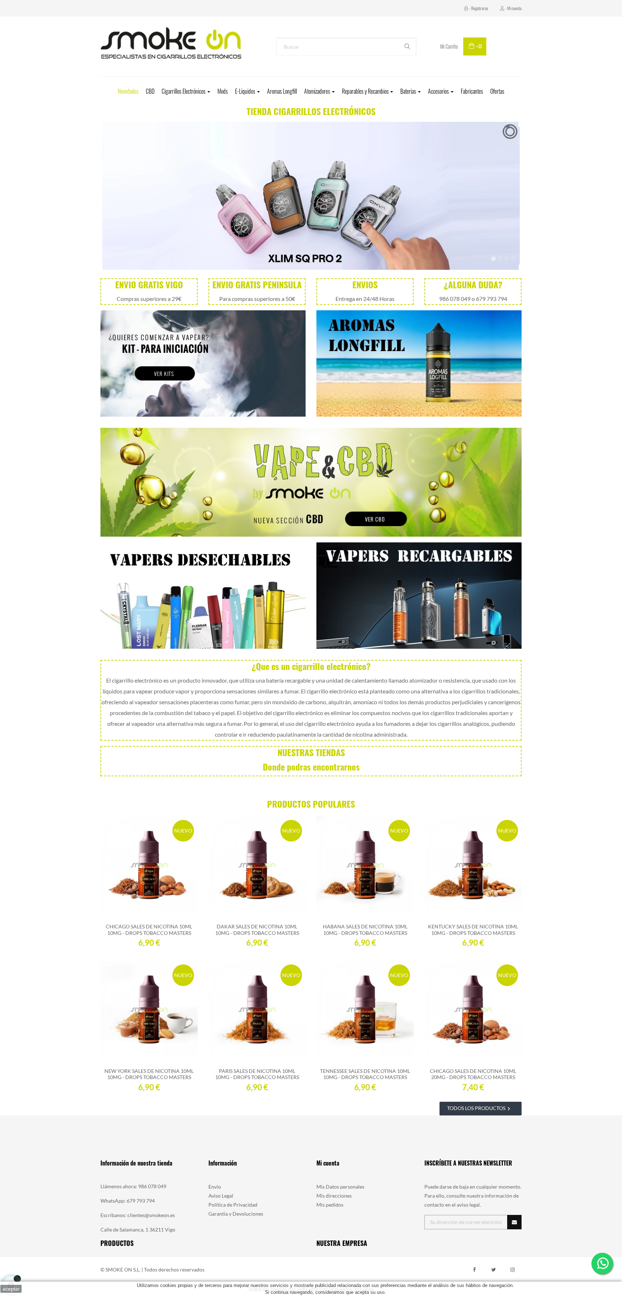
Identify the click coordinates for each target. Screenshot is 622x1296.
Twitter (493, 1269)
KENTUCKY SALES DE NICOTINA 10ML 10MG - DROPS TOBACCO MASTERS (473, 929)
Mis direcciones (334, 1196)
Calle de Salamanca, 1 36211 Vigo (137, 1229)
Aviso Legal (220, 1196)
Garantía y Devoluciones (235, 1214)
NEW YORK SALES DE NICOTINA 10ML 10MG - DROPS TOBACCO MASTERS (149, 1074)
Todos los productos (479, 1108)
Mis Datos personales (340, 1187)
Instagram (513, 1269)
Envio (214, 1187)
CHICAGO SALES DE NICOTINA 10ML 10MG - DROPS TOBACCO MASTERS (149, 929)
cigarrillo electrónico (137, 680)
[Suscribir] (514, 1222)
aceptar (11, 1289)
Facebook (474, 1269)
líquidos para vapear (128, 691)
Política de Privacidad (232, 1205)
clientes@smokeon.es (151, 1215)
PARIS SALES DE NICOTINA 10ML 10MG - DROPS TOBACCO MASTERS (257, 1074)
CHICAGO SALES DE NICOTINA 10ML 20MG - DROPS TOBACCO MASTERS (473, 1074)
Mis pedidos (329, 1205)
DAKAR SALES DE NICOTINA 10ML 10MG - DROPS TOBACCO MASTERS (257, 929)
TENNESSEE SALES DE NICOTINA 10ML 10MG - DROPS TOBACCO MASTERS (365, 1074)
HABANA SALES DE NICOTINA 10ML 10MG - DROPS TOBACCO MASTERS (365, 929)
